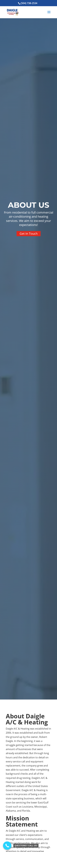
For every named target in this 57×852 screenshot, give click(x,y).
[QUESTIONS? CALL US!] (7, 845)
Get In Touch (29, 234)
